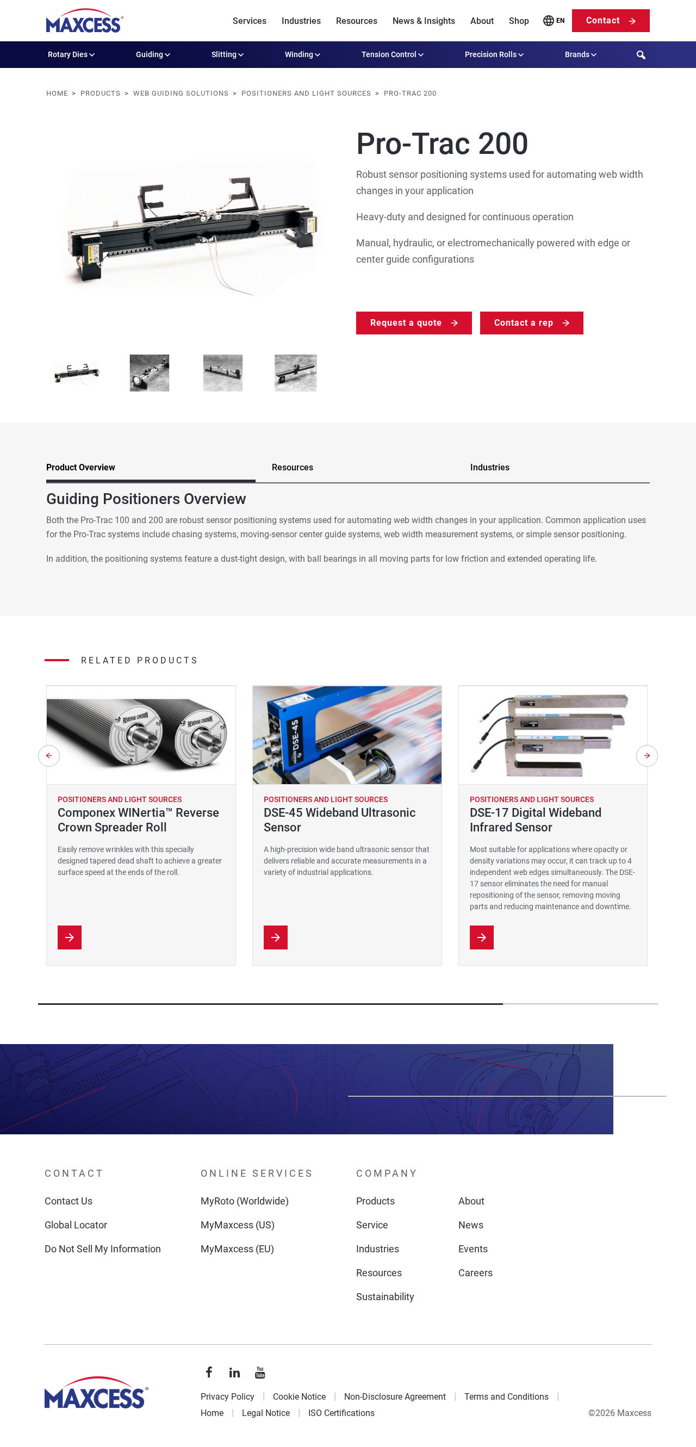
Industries (301, 21)
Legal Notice (266, 1413)
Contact (603, 20)
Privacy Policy (227, 1397)
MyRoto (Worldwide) (245, 1201)
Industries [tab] (489, 467)
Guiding (149, 54)
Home (212, 1413)
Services (249, 21)
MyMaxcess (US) (238, 1225)
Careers (475, 1272)
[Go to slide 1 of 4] (76, 373)
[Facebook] (209, 1373)
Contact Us (68, 1201)
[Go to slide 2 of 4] (150, 373)
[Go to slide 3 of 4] (222, 373)
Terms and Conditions (506, 1397)
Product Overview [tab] (80, 467)
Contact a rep (524, 323)
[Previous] (49, 756)
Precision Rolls (491, 54)
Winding (299, 54)
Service (372, 1225)
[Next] (647, 756)
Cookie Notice (299, 1397)
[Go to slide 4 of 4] (296, 373)
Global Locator (76, 1225)
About (482, 21)
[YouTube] (260, 1373)
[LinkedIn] (235, 1373)
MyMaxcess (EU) (237, 1249)
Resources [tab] (292, 467)
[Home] (84, 20)
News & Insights (424, 21)
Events (473, 1249)
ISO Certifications (341, 1413)
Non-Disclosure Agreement (395, 1397)
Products (375, 1201)
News (470, 1225)
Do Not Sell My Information (103, 1249)
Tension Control (389, 54)
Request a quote (406, 323)
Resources (356, 21)
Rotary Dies (68, 54)
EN (560, 20)
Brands (577, 54)
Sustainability (385, 1296)
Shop (519, 21)
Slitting (224, 54)
